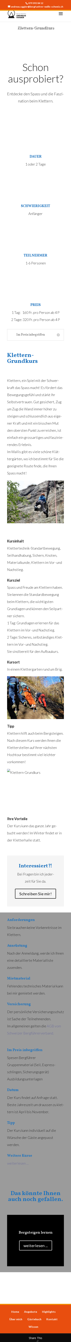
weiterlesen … (18, 1163)
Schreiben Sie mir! (35, 893)
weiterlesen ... (35, 1245)
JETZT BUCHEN (35, 40)
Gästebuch (34, 1319)
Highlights (49, 1311)
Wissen (33, 1326)
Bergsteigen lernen (35, 1232)
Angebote (30, 1311)
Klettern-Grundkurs (35, 28)
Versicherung (19, 1004)
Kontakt (52, 1319)
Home (15, 1311)
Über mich (15, 1319)
